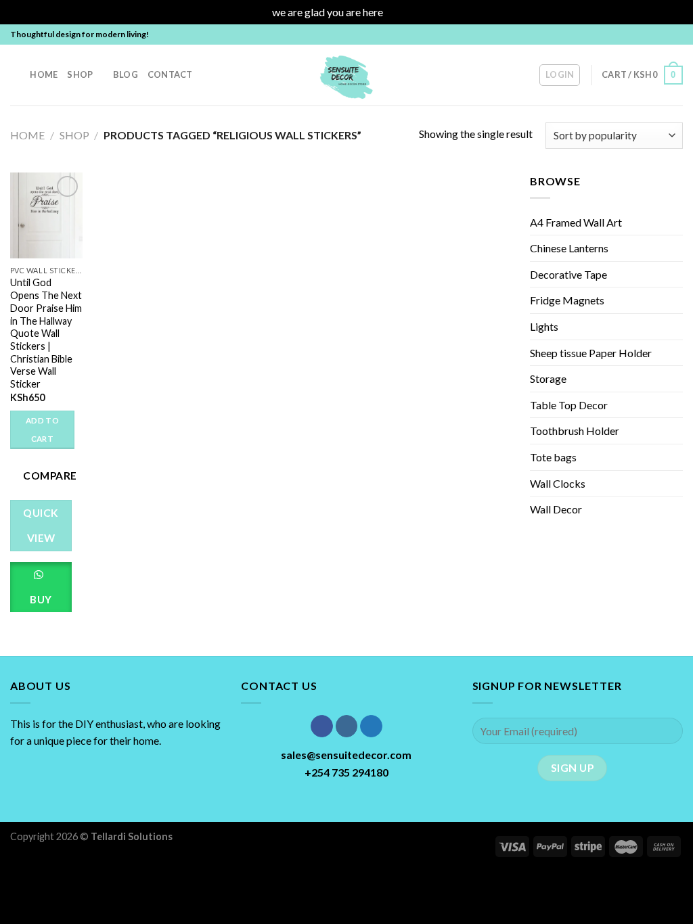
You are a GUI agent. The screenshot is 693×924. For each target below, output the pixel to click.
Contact (170, 74)
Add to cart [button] (42, 430)
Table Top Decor (569, 404)
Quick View (40, 525)
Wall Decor (556, 509)
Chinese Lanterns (569, 247)
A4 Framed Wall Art (576, 222)
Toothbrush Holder (574, 430)
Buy (40, 599)
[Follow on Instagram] (650, 34)
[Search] (15, 74)
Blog (125, 74)
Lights (544, 326)
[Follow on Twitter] (663, 34)
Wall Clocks (557, 483)
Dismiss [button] (403, 11)
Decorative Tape (568, 274)
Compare (49, 475)
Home (44, 74)
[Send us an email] (676, 34)
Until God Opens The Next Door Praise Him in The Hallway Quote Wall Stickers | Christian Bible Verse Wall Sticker (46, 333)
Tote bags (553, 457)
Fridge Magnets (567, 300)
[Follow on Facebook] (637, 34)
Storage (548, 378)
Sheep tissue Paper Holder (591, 352)
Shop (80, 74)
